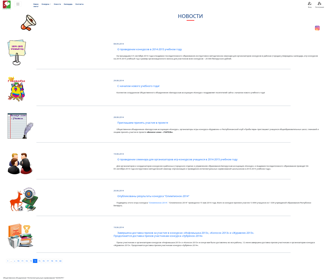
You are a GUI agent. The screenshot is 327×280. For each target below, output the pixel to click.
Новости (57, 4)
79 (56, 261)
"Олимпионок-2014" (158, 202)
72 (27, 261)
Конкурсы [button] (46, 4)
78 (52, 261)
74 (35, 261)
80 (60, 261)
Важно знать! (36, 5)
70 (18, 261)
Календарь (68, 4)
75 (39, 261)
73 (31, 261)
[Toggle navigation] (17, 4)
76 (44, 261)
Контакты (79, 4)
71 (22, 261)
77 (48, 261)
